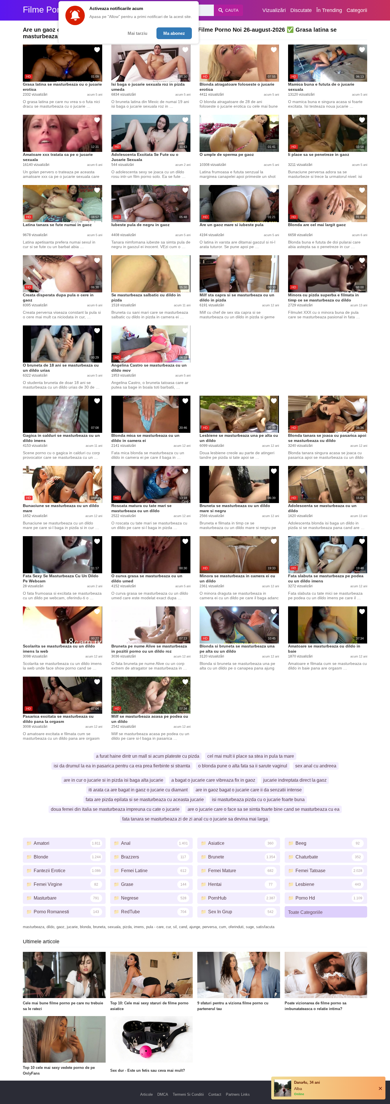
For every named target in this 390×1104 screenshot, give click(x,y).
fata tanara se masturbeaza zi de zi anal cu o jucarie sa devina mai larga (195, 819)
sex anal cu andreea (315, 765)
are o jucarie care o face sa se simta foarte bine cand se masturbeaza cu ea (263, 809)
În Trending (329, 10)
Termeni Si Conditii (188, 1094)
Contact (214, 1094)
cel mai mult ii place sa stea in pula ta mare (250, 756)
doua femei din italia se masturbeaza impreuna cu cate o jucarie (115, 809)
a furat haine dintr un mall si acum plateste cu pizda (147, 756)
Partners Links (238, 1094)
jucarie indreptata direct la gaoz (295, 780)
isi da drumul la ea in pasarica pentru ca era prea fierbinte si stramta (122, 765)
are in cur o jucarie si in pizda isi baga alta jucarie (113, 780)
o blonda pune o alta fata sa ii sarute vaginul (242, 765)
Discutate (301, 10)
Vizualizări (274, 10)
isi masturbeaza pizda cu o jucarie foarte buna (258, 799)
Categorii (357, 10)
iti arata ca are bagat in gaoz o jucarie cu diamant (138, 789)
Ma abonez (174, 33)
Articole (146, 1094)
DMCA (162, 1094)
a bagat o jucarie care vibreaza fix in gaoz (213, 780)
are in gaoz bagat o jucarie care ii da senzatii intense (249, 789)
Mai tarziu (137, 33)
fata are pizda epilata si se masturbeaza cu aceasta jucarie (145, 799)
